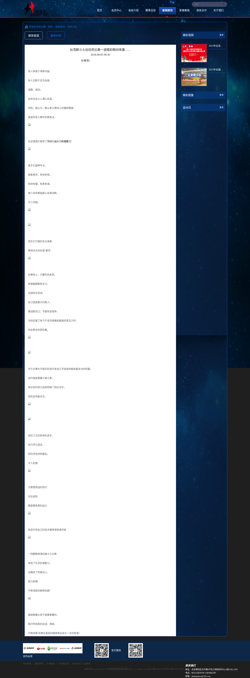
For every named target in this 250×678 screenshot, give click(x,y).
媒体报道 (33, 35)
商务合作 (201, 10)
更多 (222, 35)
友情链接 (51, 664)
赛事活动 (150, 10)
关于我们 (218, 10)
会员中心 (116, 10)
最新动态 (56, 35)
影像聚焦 (184, 10)
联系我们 (77, 664)
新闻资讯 (167, 10)
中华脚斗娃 (64, 664)
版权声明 (39, 664)
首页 (99, 10)
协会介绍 (133, 10)
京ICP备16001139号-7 (175, 669)
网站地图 (27, 664)
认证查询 (86, 664)
